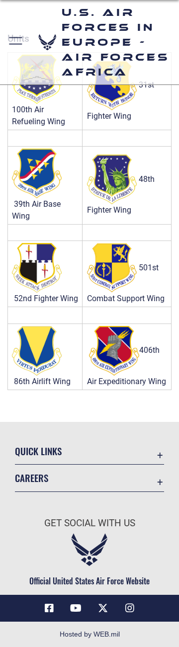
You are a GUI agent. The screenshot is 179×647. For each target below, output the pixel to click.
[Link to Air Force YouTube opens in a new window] (76, 608)
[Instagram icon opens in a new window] (129, 608)
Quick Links (38, 451)
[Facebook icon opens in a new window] (49, 608)
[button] (16, 42)
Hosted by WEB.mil (90, 634)
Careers (31, 478)
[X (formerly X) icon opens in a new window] (102, 608)
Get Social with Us (89, 523)
